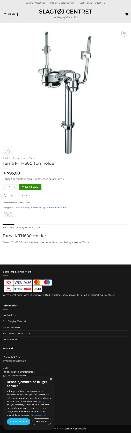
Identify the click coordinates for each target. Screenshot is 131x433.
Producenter (19, 158)
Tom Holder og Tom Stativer (44, 207)
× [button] (50, 379)
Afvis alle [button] (42, 421)
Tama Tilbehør (21, 207)
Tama (32, 158)
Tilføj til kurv (30, 187)
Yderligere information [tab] (29, 227)
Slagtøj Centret (65, 11)
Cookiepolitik (10, 339)
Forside (6, 158)
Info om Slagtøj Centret (62, 3)
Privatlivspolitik (38, 414)
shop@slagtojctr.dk (14, 360)
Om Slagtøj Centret (14, 321)
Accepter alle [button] (18, 421)
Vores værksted (12, 327)
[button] (37, 3)
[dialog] (29, 403)
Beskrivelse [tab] (8, 227)
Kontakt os (9, 315)
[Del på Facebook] (5, 214)
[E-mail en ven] (10, 214)
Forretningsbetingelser (16, 333)
